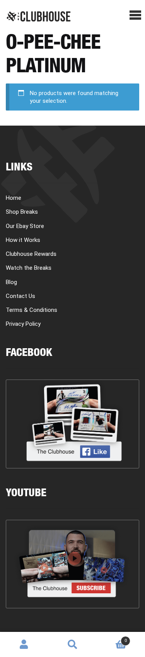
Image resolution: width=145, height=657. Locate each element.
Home (13, 197)
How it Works (23, 240)
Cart (112, 638)
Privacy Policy (23, 323)
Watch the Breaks (28, 267)
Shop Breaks (22, 211)
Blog (11, 282)
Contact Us (20, 296)
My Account (24, 644)
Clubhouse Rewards (31, 253)
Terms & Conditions (31, 309)
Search (72, 644)
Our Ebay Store (25, 226)
